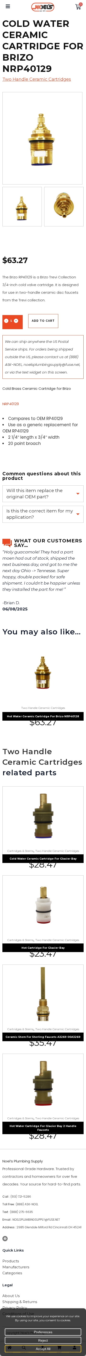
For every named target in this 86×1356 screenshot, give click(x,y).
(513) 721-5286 (21, 1197)
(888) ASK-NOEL (27, 1204)
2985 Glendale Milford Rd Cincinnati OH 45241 (48, 1227)
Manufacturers (15, 1267)
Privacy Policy (14, 1307)
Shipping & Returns (19, 1301)
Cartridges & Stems (20, 851)
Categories (12, 1273)
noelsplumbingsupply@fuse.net (52, 364)
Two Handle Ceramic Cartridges (36, 79)
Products (10, 1261)
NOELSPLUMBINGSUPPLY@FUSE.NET (36, 1220)
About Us (11, 1295)
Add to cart (43, 320)
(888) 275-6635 (21, 1212)
